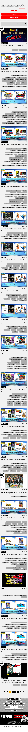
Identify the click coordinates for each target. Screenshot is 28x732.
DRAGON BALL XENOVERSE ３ (21, 79)
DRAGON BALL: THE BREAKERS (13, 363)
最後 (23, 691)
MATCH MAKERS (8, 238)
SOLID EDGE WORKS (22, 154)
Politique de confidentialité (16, 726)
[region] (14, 10)
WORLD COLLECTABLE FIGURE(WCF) (13, 152)
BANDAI (24, 86)
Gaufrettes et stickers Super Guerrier (13, 531)
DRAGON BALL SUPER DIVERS (8, 79)
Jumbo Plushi (16, 234)
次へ (19, 692)
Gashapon (18, 86)
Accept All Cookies (14, 17)
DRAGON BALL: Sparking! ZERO (8, 86)
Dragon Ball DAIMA (15, 361)
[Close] (26, 1)
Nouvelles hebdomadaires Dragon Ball (19, 75)
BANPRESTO (24, 83)
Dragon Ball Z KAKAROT (7, 434)
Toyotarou (7, 705)
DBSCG (25, 77)
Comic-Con (15, 50)
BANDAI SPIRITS (9, 154)
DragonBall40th (23, 238)
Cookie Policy (22, 8)
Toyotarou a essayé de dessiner (20, 84)
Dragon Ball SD (17, 366)
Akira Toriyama (14, 707)
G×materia (18, 626)
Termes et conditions (6, 726)
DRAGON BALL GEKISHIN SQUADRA (9, 81)
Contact (24, 726)
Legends (24, 522)
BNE (18, 81)
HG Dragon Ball (17, 368)
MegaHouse (24, 361)
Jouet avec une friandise (10, 77)
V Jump (19, 77)
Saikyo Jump (7, 299)
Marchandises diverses (22, 150)
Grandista (24, 81)
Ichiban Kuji (24, 363)
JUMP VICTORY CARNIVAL (21, 165)
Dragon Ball (6, 626)
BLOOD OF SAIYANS (11, 83)
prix (18, 83)
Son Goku (15, 705)
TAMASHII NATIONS (15, 163)
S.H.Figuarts (24, 163)
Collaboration (23, 236)
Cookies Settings (14, 10)
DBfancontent (16, 685)
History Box (9, 234)
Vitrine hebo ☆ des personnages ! (14, 701)
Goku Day (14, 710)
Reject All (14, 14)
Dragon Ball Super (23, 50)
